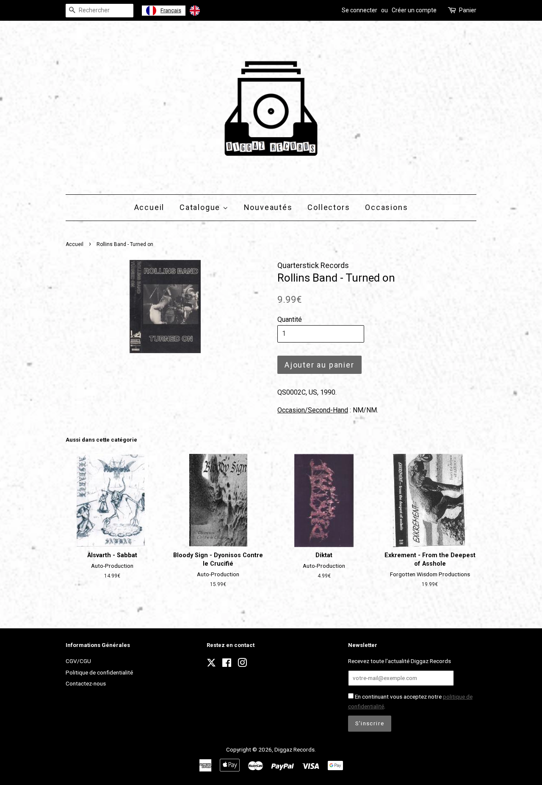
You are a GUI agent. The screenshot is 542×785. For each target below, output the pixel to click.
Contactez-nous (86, 683)
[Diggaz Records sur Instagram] (242, 664)
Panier (467, 10)
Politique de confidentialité (99, 672)
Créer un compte (414, 10)
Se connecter (359, 10)
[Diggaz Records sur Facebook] (227, 664)
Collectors (328, 207)
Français (170, 10)
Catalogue (201, 207)
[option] (205, 11)
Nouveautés (268, 207)
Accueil (149, 207)
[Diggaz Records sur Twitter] (211, 665)
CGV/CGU (78, 661)
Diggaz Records (294, 749)
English (213, 10)
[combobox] (163, 11)
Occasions (386, 207)
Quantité (289, 319)
